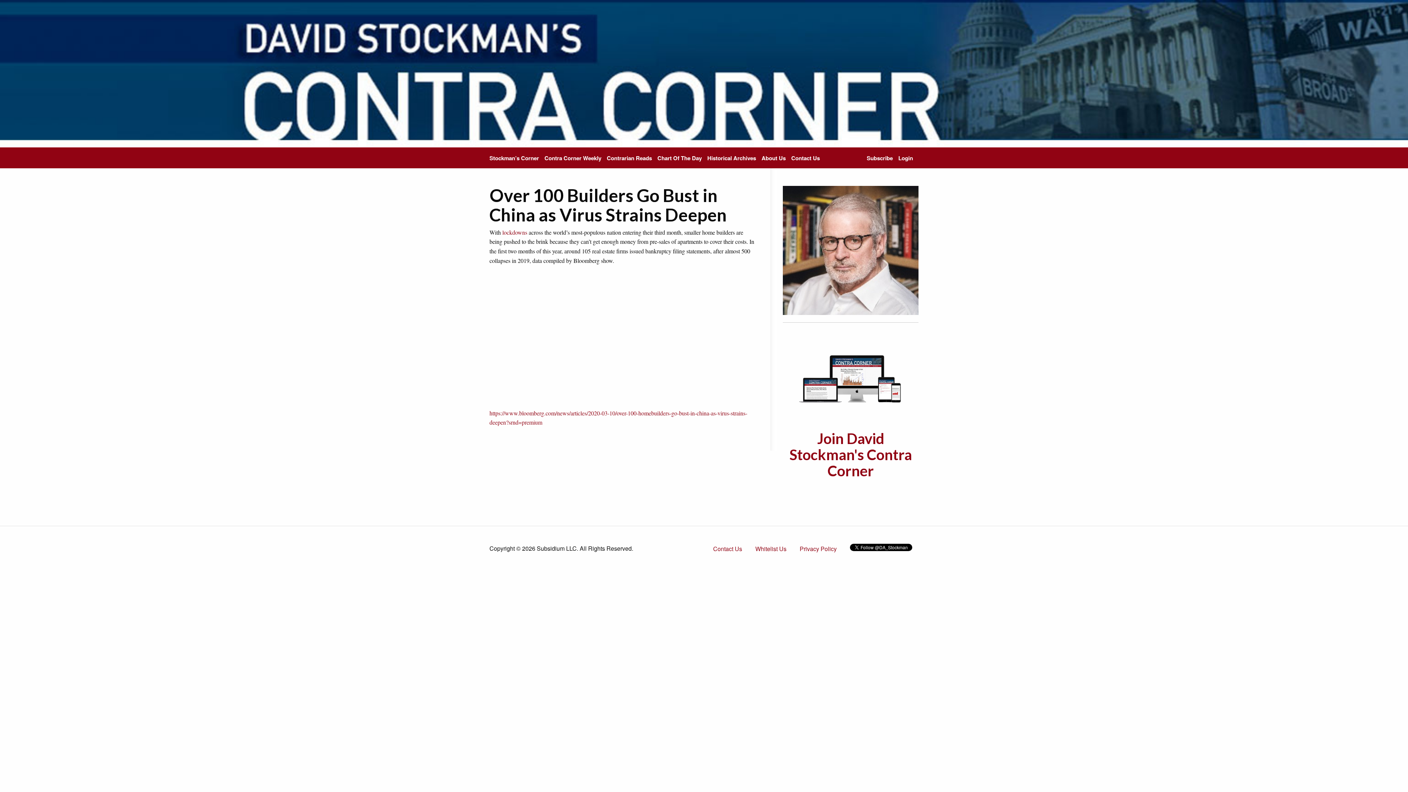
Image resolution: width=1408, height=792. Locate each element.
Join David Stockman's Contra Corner (850, 455)
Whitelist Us (770, 548)
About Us (774, 158)
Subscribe (880, 158)
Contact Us (805, 158)
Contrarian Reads (629, 158)
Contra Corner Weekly (572, 158)
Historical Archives (731, 158)
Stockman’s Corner (514, 158)
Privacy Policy (818, 548)
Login (905, 158)
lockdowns (514, 232)
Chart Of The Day (679, 158)
